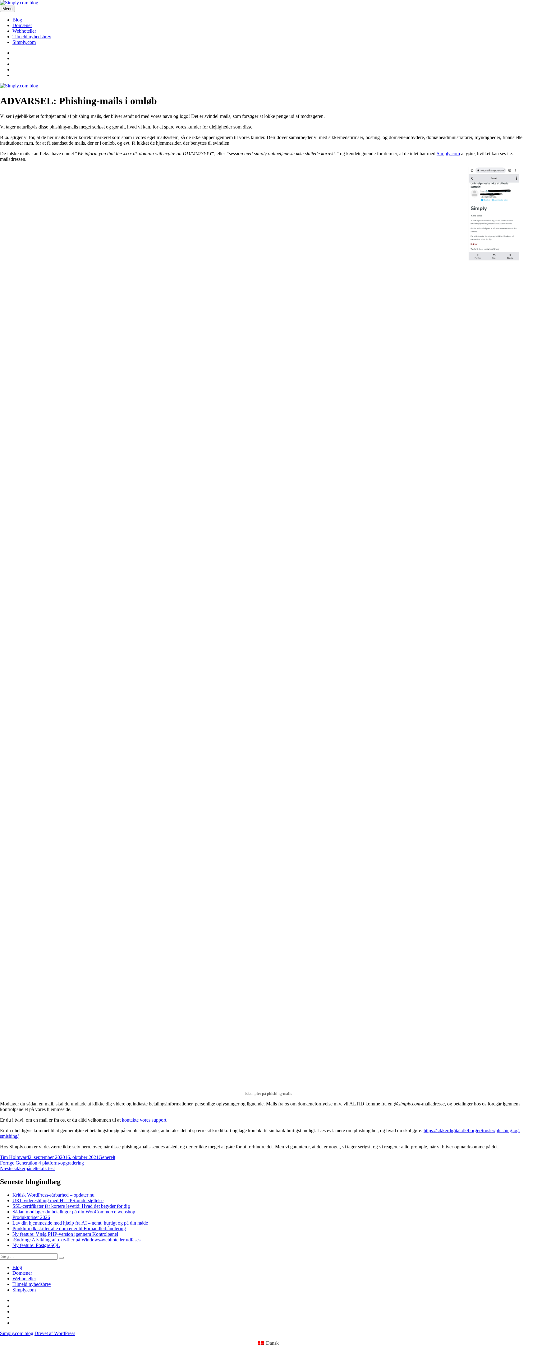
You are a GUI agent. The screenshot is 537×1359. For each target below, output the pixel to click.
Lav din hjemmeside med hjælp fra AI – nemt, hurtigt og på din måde (80, 1223)
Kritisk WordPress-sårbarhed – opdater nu (53, 1195)
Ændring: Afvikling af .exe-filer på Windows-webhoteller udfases (76, 1239)
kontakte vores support (144, 1120)
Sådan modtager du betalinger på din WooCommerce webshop (73, 1211)
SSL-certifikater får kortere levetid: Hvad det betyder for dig (71, 1206)
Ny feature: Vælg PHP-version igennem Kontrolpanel (65, 1234)
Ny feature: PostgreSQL (36, 1245)
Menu (7, 9)
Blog (17, 19)
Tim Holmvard (14, 1157)
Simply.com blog (16, 1333)
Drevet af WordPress (54, 1333)
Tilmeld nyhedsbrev (31, 36)
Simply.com (24, 42)
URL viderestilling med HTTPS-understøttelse (57, 1200)
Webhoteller (24, 31)
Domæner (22, 25)
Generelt (107, 1157)
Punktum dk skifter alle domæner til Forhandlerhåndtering (69, 1228)
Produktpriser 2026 (31, 1217)
